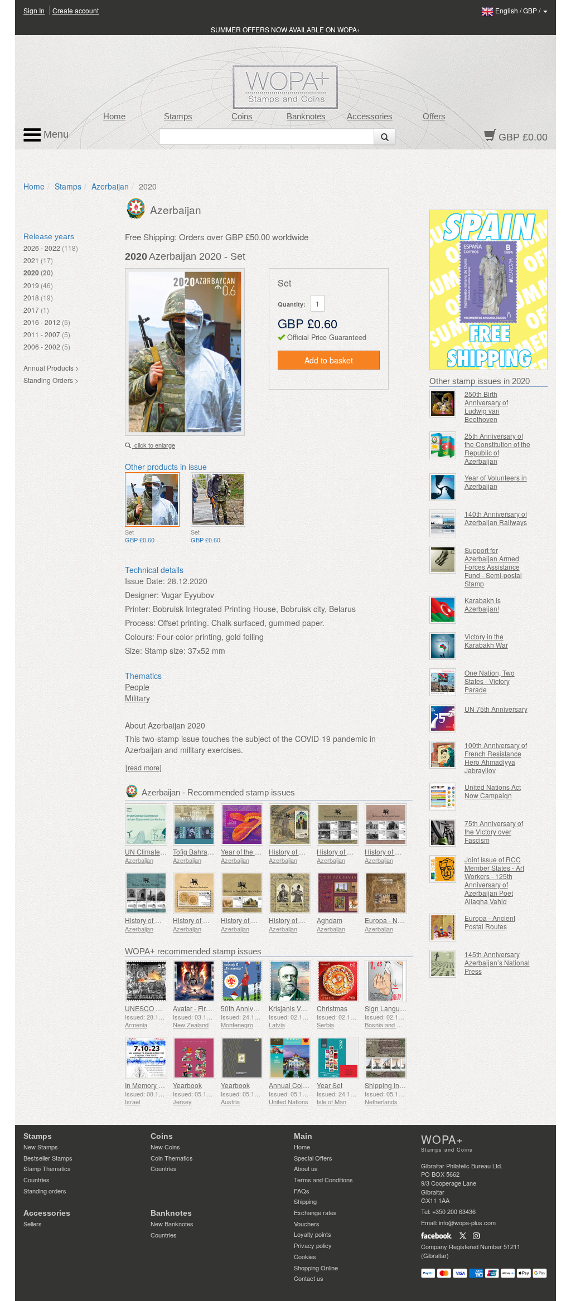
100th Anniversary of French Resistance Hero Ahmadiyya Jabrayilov (495, 757)
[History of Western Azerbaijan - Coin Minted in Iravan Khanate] (194, 893)
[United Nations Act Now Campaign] (442, 796)
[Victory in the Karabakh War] (442, 646)
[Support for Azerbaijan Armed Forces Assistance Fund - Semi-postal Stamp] (442, 560)
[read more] (143, 768)
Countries (36, 1179)
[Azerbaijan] (137, 207)
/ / (518, 10)
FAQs (301, 1190)
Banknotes (306, 116)
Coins (242, 116)
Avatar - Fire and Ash (204, 1008)
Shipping (305, 1201)
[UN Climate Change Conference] (146, 824)
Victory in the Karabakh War (486, 640)
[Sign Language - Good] (386, 981)
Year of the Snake (247, 851)
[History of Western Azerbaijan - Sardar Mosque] (386, 824)
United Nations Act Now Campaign (492, 791)
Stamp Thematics (47, 1168)
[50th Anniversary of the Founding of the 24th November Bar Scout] (242, 981)
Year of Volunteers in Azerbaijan (495, 482)
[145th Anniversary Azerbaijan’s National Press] (442, 964)
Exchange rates (315, 1212)
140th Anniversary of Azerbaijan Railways (495, 518)
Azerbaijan (110, 186)
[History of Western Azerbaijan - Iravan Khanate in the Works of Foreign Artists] (242, 893)
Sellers (32, 1223)
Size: (133, 650)
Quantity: (292, 304)
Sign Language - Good (399, 1008)
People (137, 686)
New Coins (165, 1146)
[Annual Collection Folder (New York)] (290, 1058)
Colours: (139, 636)
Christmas (332, 1008)
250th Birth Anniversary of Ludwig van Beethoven (486, 406)
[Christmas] (338, 981)
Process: (140, 622)
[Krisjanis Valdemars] (290, 981)
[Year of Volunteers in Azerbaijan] (442, 487)
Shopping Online (316, 1267)
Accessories (370, 116)
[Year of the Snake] (242, 824)
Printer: (138, 608)
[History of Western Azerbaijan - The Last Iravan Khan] (290, 824)
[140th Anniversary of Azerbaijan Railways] (442, 523)
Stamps (178, 116)
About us (306, 1168)
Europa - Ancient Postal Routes (489, 922)
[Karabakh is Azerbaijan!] (442, 610)
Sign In (34, 10)
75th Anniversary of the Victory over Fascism (493, 831)
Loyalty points (312, 1234)
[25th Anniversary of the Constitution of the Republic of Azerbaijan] (442, 445)
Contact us (308, 1278)
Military (137, 697)
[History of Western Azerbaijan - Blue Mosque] (146, 893)
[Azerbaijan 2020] (152, 499)
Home (114, 116)
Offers (434, 116)
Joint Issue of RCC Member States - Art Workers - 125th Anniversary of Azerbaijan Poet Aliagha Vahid (494, 880)
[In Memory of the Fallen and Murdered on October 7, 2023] (146, 1058)
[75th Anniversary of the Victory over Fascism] (442, 833)
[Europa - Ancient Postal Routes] (442, 927)
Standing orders (44, 1190)
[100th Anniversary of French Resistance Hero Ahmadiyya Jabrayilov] (442, 755)
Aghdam (329, 920)
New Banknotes (172, 1223)
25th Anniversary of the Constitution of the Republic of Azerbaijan (497, 448)
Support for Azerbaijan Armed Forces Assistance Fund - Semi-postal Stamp (493, 566)
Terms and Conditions (323, 1179)
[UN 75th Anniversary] (442, 718)
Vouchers (307, 1223)
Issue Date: (145, 580)
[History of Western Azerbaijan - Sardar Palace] (338, 824)
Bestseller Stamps (47, 1157)
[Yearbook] (194, 1058)
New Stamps (40, 1146)
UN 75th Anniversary (496, 708)
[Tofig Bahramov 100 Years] (194, 824)
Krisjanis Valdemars (299, 1008)
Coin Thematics (172, 1157)
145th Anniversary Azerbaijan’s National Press (497, 962)
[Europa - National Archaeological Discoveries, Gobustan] (386, 893)
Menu (55, 134)
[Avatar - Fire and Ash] (194, 981)
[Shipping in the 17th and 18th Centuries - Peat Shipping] (386, 1058)
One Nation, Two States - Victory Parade (489, 681)
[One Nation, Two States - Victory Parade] (442, 682)
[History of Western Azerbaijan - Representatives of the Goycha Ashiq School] (290, 893)
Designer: (142, 594)
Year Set (329, 1085)
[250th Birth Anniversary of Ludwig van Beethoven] (442, 404)
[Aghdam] (338, 893)
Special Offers (313, 1157)
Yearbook (187, 1085)
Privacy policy (313, 1245)
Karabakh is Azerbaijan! (482, 604)
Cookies (305, 1256)
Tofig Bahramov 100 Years (213, 851)
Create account (75, 10)
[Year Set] (338, 1058)
